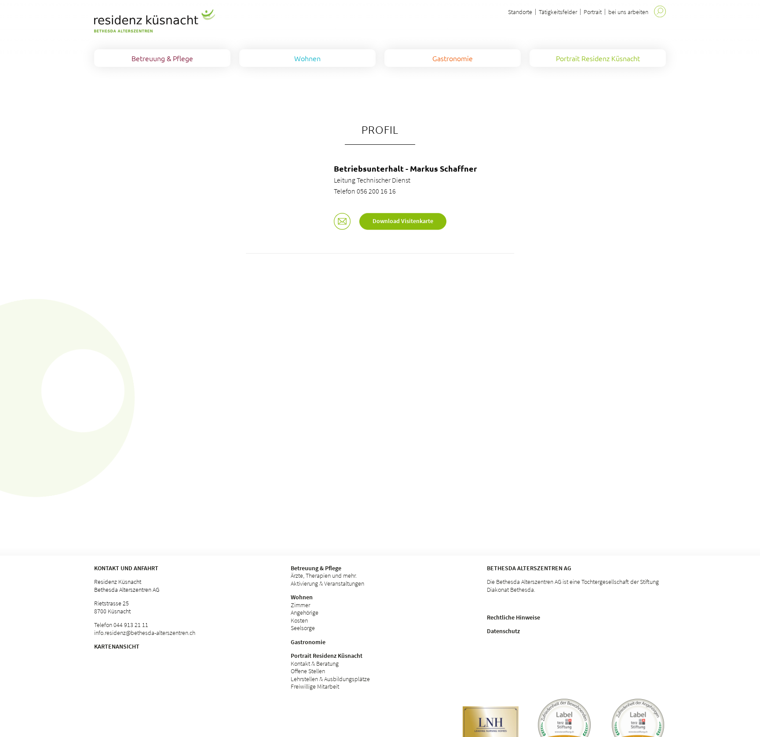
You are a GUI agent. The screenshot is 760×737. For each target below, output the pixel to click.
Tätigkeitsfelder (558, 12)
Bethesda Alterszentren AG (529, 568)
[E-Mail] (342, 222)
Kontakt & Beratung (315, 663)
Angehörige (304, 612)
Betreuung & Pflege (316, 568)
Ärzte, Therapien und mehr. (324, 575)
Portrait (593, 12)
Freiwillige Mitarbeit (315, 686)
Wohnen (302, 597)
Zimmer (300, 605)
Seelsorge (303, 628)
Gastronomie (308, 642)
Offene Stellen (308, 671)
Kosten (299, 620)
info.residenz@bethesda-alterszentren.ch (144, 633)
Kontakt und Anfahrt (126, 568)
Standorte (520, 12)
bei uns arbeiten (628, 12)
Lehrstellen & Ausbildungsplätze (330, 679)
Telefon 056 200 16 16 (365, 191)
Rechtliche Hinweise (513, 617)
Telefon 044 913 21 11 (121, 625)
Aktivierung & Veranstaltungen (327, 583)
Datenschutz (503, 631)
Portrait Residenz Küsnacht (326, 656)
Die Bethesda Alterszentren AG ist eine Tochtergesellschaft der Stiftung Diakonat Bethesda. (573, 586)
